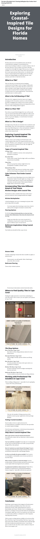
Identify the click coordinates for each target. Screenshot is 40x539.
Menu (3, 5)
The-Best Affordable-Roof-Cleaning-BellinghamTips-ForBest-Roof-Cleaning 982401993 (19, 2)
